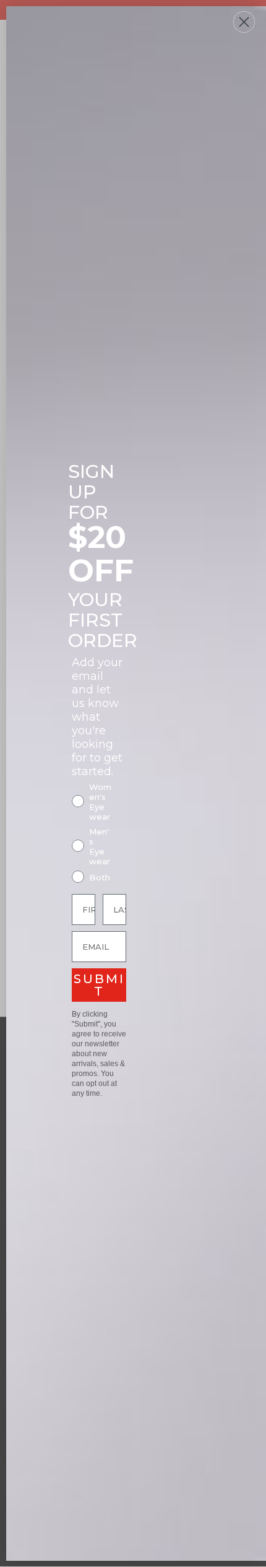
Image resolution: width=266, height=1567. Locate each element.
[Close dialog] (244, 22)
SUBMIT (99, 985)
